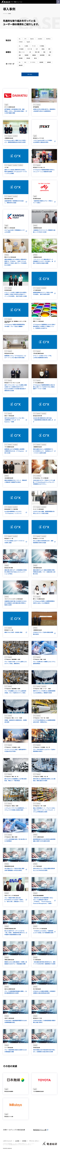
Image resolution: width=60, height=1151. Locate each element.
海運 (50, 52)
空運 (20, 55)
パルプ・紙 (29, 49)
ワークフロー (32, 62)
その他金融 (21, 49)
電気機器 (20, 58)
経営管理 (41, 62)
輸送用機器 (42, 55)
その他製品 (42, 45)
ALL (19, 38)
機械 (44, 52)
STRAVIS (20, 41)
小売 (30, 52)
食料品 (35, 58)
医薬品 (43, 49)
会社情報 (17, 1140)
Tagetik (28, 41)
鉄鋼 (49, 55)
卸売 (49, 49)
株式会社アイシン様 (39, 1130)
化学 (37, 49)
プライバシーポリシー (34, 1140)
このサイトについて (7, 1140)
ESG (25, 62)
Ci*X (25, 38)
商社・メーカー (22, 52)
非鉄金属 (28, 58)
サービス (34, 45)
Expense (32, 38)
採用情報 (24, 1140)
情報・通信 (37, 52)
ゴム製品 (26, 45)
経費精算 (49, 62)
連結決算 (20, 65)
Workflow (48, 38)
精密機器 (26, 55)
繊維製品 (34, 55)
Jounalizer (40, 38)
